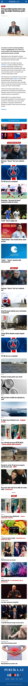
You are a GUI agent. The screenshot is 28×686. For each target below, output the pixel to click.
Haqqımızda (7, 679)
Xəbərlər (12, 679)
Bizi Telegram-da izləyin (14, 120)
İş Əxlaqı (21, 679)
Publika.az (4, 64)
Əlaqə (17, 679)
